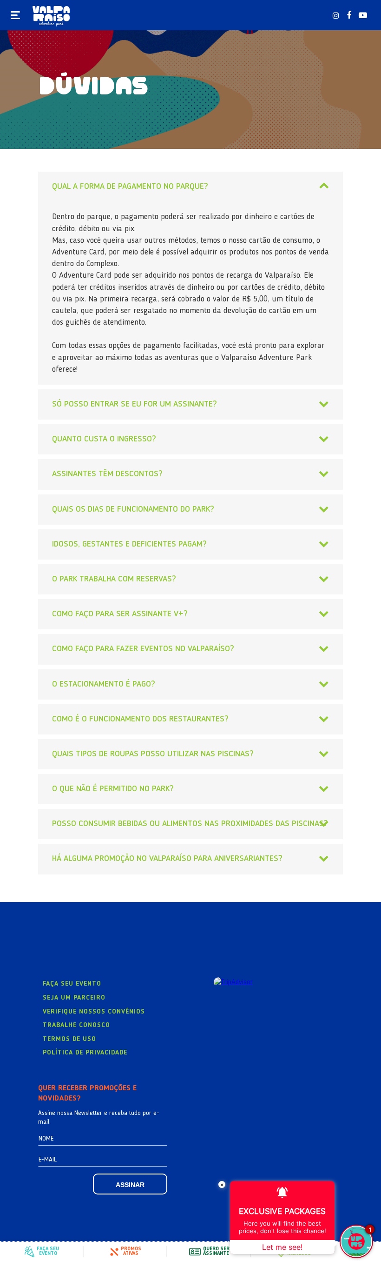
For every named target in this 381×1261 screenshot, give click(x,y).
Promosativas (131, 1251)
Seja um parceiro (74, 997)
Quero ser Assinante (216, 1251)
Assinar (130, 1184)
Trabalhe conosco (76, 1025)
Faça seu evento (72, 984)
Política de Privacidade (85, 1052)
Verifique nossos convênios (94, 1011)
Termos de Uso (69, 1039)
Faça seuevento (48, 1251)
